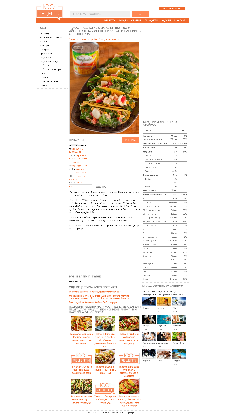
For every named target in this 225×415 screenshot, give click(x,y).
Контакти (180, 20)
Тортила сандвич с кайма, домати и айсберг (95, 291)
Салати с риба (89, 39)
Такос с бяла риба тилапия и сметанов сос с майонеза (129, 371)
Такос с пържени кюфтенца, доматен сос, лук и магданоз (129, 339)
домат (75, 162)
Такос (42, 73)
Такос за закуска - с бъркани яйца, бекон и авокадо (81, 369)
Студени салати (109, 39)
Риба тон (45, 65)
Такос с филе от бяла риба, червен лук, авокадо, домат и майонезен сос (105, 340)
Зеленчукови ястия (50, 37)
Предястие (46, 53)
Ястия (43, 85)
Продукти (151, 20)
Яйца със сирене (48, 81)
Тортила (44, 77)
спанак (80, 169)
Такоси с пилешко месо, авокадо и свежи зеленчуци (81, 399)
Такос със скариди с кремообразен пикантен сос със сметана (81, 339)
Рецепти (110, 20)
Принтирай (131, 140)
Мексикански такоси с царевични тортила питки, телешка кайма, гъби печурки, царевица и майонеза (99, 297)
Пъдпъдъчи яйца (48, 61)
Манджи (44, 49)
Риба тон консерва (50, 69)
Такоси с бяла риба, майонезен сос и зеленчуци (105, 399)
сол (71, 186)
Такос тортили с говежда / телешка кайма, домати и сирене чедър (129, 401)
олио (79, 182)
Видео (123, 20)
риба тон (81, 172)
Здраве (166, 20)
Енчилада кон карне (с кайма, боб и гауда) (93, 302)
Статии (136, 20)
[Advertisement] (52, 135)
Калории (44, 41)
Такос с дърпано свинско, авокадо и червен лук (105, 369)
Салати (74, 39)
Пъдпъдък (45, 57)
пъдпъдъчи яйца (80, 165)
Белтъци (44, 33)
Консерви (45, 45)
